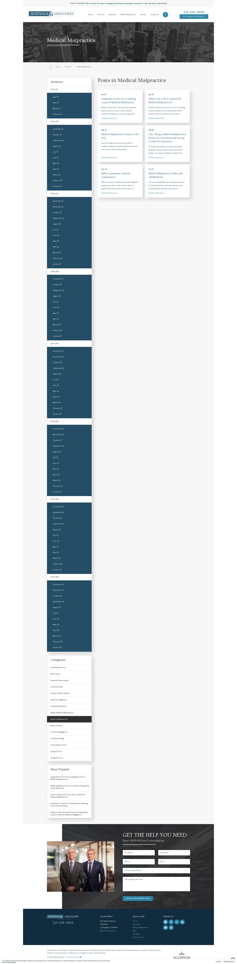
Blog (58, 67)
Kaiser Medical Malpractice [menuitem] (62, 713)
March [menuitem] (56, 108)
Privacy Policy (138, 937)
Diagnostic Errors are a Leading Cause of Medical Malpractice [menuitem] (68, 778)
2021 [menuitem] (54, 89)
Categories (68, 67)
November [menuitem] (58, 207)
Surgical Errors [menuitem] (57, 758)
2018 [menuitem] (55, 271)
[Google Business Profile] (165, 922)
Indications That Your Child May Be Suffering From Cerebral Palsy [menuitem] (69, 804)
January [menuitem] (57, 186)
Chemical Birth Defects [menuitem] (60, 693)
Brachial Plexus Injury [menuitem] (60, 680)
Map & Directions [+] (108, 931)
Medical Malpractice (128, 15)
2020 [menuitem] (55, 121)
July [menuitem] (55, 152)
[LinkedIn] (182, 922)
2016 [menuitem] (54, 421)
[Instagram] (171, 927)
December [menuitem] (58, 129)
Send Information (137, 898)
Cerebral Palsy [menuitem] (57, 687)
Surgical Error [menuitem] (56, 751)
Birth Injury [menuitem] (55, 674)
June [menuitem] (55, 97)
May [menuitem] (56, 163)
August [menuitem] (56, 146)
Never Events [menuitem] (56, 726)
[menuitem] (90, 14)
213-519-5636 (194, 12)
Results (143, 15)
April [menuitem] (56, 103)
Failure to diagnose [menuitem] (58, 700)
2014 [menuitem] (55, 577)
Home (90, 15)
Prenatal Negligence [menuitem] (59, 732)
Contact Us (154, 15)
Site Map (136, 934)
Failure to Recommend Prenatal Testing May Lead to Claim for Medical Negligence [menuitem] (69, 813)
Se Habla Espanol (194, 17)
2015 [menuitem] (54, 499)
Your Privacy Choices (72, 957)
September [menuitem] (58, 140)
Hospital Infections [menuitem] (59, 706)
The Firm (100, 15)
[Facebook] (171, 922)
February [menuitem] (57, 114)
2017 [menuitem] (54, 344)
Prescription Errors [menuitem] (59, 745)
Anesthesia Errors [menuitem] (58, 667)
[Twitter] (176, 922)
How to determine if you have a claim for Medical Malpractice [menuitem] (68, 796)
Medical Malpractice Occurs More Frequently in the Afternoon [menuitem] (70, 787)
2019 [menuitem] (54, 194)
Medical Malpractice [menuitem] (59, 719)
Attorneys (112, 15)
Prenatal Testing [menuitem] (57, 738)
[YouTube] (165, 927)
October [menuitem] (57, 135)
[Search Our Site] (165, 14)
